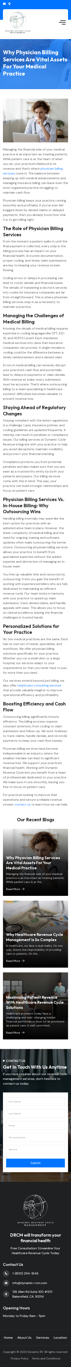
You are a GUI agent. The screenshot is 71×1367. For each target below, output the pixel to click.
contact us (23, 804)
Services (42, 1337)
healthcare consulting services (39, 685)
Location (60, 1337)
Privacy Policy (20, 1358)
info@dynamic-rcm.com (4, 3)
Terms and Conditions (46, 1358)
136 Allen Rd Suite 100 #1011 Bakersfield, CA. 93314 (9, 3)
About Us (24, 1337)
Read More (13, 889)
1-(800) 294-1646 (25, 1273)
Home (8, 1337)
